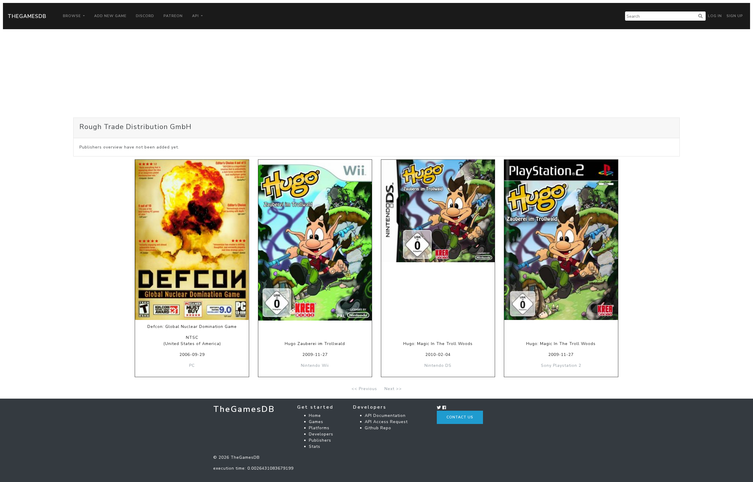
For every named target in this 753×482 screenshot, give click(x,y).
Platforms (319, 428)
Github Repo (378, 428)
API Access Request (386, 422)
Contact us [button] (460, 417)
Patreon (173, 16)
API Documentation (385, 415)
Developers (321, 434)
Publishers (320, 440)
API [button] (196, 16)
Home (315, 415)
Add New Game (110, 16)
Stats (314, 446)
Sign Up (735, 16)
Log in (715, 16)
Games (316, 422)
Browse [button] (72, 16)
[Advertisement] (376, 73)
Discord (145, 16)
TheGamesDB (27, 16)
